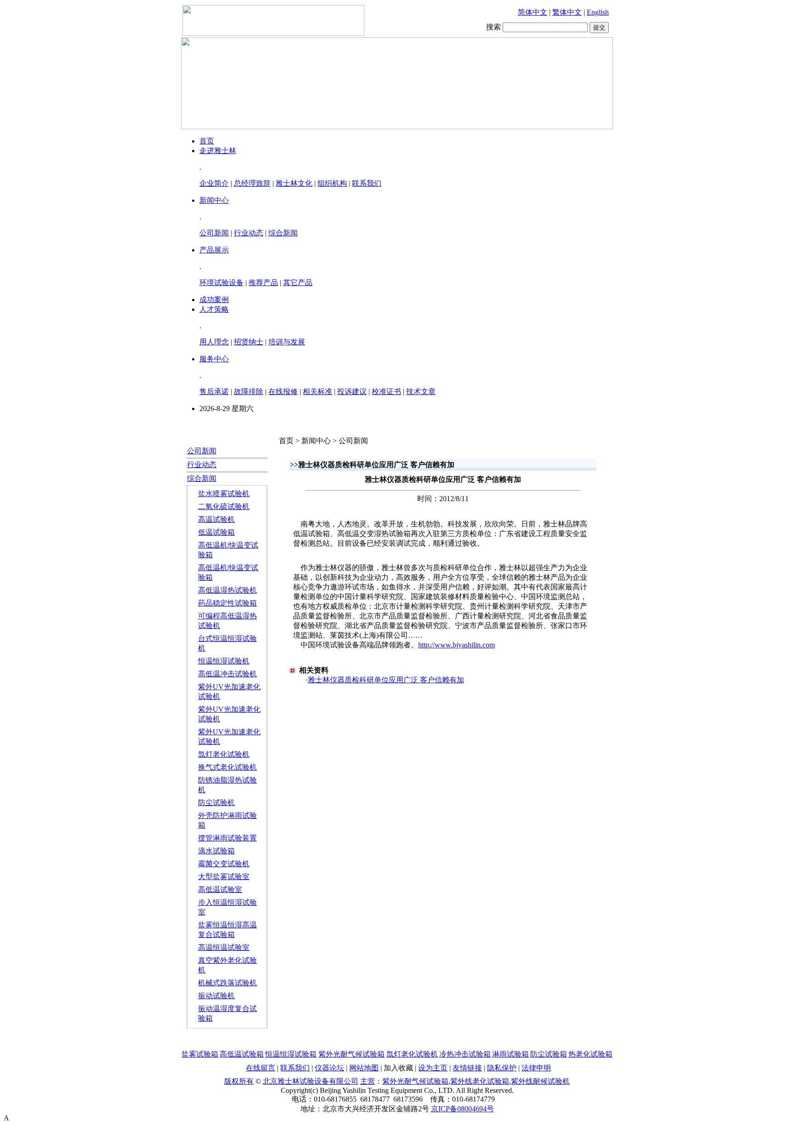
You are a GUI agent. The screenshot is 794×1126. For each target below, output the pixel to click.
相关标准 (317, 391)
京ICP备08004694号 (462, 1109)
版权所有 (239, 1081)
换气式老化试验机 (227, 767)
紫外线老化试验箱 (479, 1081)
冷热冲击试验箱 (465, 1054)
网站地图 (364, 1068)
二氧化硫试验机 (224, 506)
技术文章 (421, 391)
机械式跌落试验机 (227, 983)
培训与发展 (286, 342)
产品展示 (214, 250)
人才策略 (214, 309)
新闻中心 (214, 200)
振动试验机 (216, 996)
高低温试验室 (220, 889)
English (598, 12)
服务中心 (214, 359)
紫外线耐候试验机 (540, 1081)
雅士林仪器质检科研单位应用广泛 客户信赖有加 (386, 680)
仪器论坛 (329, 1068)
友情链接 (467, 1068)
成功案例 (214, 299)
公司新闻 (214, 233)
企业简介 (214, 183)
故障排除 (248, 391)
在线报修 (283, 391)
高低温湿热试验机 (227, 590)
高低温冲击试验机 (227, 674)
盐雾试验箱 (199, 1054)
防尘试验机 (216, 802)
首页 (206, 141)
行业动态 (248, 233)
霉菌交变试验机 (224, 864)
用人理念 (214, 342)
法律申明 (536, 1068)
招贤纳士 (248, 342)
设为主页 (433, 1068)
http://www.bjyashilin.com (456, 645)
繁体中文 (567, 12)
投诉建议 (352, 391)
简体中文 (532, 12)
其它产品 (297, 282)
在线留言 (260, 1068)
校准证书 (386, 391)
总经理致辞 (252, 183)
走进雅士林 (217, 150)
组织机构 (332, 183)
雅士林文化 (294, 183)
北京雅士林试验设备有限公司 (310, 1081)
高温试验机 (216, 519)
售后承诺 (214, 391)
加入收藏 (398, 1068)
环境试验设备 (221, 282)
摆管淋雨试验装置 (227, 838)
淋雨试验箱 (510, 1054)
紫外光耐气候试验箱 (351, 1054)
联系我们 (366, 183)
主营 (367, 1081)
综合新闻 (283, 233)
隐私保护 (501, 1068)
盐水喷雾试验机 (224, 493)
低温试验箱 (216, 532)
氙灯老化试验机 (224, 754)
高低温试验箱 (242, 1054)
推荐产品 (263, 282)
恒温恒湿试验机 (224, 661)
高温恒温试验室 (224, 947)
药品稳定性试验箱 (227, 603)
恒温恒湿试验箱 (291, 1054)
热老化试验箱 (590, 1054)
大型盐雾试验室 (224, 876)
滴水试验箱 (216, 851)
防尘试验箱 (548, 1054)
